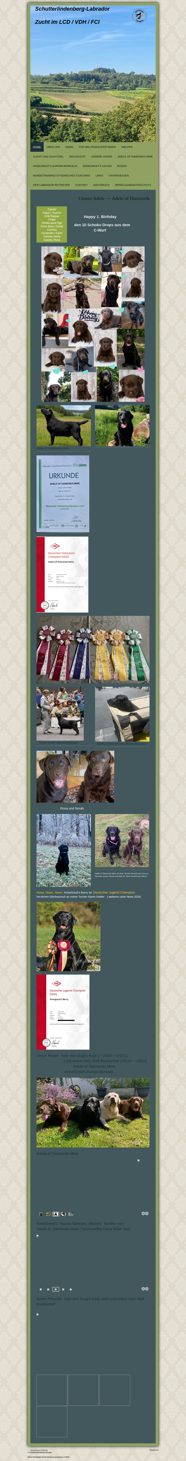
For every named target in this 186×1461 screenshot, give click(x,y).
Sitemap (45, 1450)
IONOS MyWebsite (56, 1457)
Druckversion (35, 1450)
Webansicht (154, 1450)
